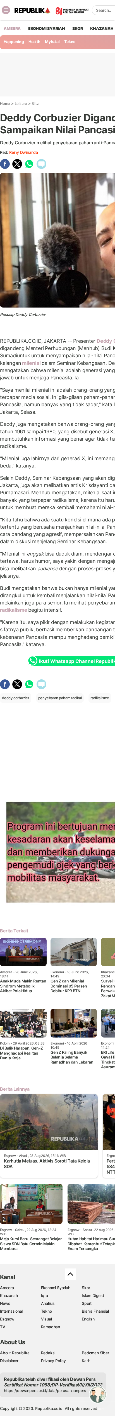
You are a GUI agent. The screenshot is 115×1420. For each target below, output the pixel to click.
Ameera (7, 1287)
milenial (31, 363)
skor (77, 28)
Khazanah (9, 1295)
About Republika (15, 1352)
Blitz (35, 103)
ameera (12, 28)
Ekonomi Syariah (46, 28)
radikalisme (14, 610)
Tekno (70, 41)
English (88, 1319)
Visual (46, 1319)
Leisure (21, 103)
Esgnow (7, 1319)
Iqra (44, 1295)
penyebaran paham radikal (60, 698)
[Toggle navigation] (6, 10)
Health (34, 41)
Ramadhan (50, 1326)
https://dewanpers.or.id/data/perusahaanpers (45, 1390)
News (5, 1303)
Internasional (11, 1311)
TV (2, 1326)
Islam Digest (93, 1295)
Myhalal (52, 41)
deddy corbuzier (15, 698)
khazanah (101, 28)
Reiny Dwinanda (23, 152)
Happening (14, 41)
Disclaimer (9, 1360)
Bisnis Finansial (95, 1311)
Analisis (48, 1303)
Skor (86, 1287)
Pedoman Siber (95, 1352)
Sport (87, 1303)
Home (5, 103)
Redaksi (48, 1352)
